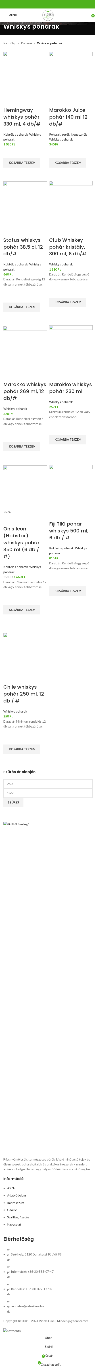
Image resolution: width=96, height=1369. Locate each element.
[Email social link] (50, 4)
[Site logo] (48, 15)
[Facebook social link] (45, 4)
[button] (21, 163)
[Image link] (48, 989)
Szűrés (13, 802)
